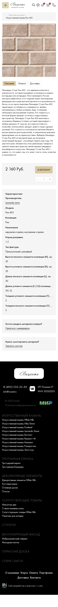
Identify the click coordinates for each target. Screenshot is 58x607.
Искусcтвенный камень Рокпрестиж (19, 446)
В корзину (44, 169)
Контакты (35, 577)
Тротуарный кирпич (11, 463)
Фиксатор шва (9, 504)
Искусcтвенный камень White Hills (18, 419)
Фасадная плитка (10, 542)
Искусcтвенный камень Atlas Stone (18, 423)
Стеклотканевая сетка (13, 508)
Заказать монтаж (14, 345)
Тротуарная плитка (17, 459)
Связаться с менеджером (17, 328)
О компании (12, 572)
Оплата (22, 83)
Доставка (35, 83)
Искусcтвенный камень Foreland (17, 427)
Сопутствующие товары (22, 500)
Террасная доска (15, 551)
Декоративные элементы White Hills (19, 480)
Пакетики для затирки (12, 515)
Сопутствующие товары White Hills (19, 512)
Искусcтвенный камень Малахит (17, 442)
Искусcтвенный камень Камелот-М (19, 438)
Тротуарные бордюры (12, 466)
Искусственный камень (17, 15)
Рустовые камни (9, 483)
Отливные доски (10, 487)
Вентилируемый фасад (21, 534)
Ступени (9, 525)
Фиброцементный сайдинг (14, 538)
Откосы (6, 491)
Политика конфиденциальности (20, 405)
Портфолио (46, 572)
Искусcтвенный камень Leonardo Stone (20, 431)
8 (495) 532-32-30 (15, 387)
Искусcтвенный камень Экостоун (18, 449)
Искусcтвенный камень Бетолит (17, 434)
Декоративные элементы (22, 476)
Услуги (24, 572)
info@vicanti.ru (10, 391)
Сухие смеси (12, 561)
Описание (9, 83)
